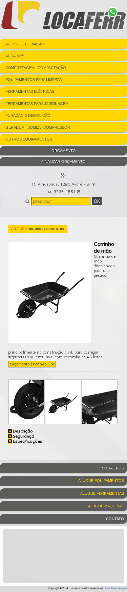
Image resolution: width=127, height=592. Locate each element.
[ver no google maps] (93, 184)
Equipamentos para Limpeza (33, 80)
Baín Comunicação (116, 588)
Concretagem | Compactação (35, 68)
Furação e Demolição (27, 115)
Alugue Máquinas (106, 506)
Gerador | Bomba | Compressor (37, 127)
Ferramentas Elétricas (29, 91)
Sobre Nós (113, 468)
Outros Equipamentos (28, 139)
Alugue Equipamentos (101, 481)
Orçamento (63, 151)
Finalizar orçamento (63, 162)
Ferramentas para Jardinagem (36, 104)
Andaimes (14, 56)
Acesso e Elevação (24, 44)
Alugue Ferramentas (102, 493)
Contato (115, 519)
